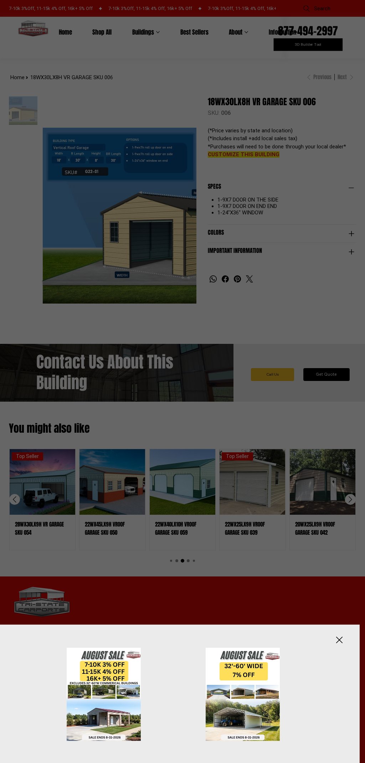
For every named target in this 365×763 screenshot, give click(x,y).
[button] (339, 640)
